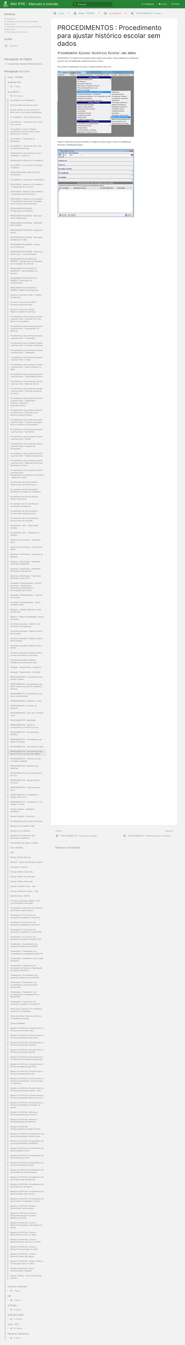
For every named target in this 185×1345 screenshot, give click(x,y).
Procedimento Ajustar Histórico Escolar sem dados (25, 64)
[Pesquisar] (75, 4)
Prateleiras (149, 4)
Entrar (177, 4)
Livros (164, 4)
